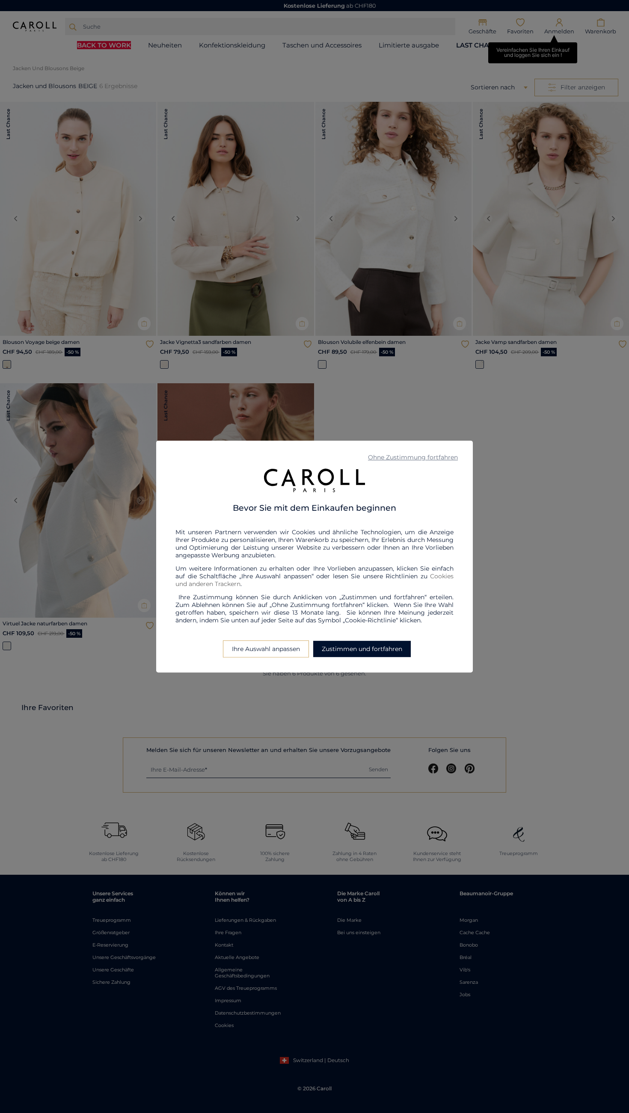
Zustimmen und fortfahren (362, 649)
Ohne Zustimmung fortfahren (413, 457)
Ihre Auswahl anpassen (266, 649)
